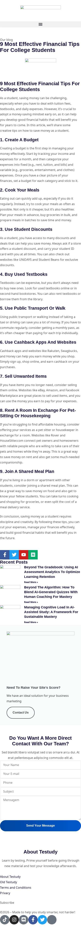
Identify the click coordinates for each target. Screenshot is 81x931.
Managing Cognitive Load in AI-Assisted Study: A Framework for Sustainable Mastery (51, 612)
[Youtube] (23, 554)
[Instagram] (14, 919)
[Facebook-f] (4, 554)
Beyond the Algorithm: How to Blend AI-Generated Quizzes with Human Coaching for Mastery (51, 592)
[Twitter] (14, 554)
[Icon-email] (52, 919)
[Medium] (33, 554)
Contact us (21, 712)
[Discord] (23, 919)
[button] (40, 24)
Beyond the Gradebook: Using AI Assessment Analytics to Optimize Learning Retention (52, 571)
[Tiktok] (4, 919)
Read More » (31, 582)
